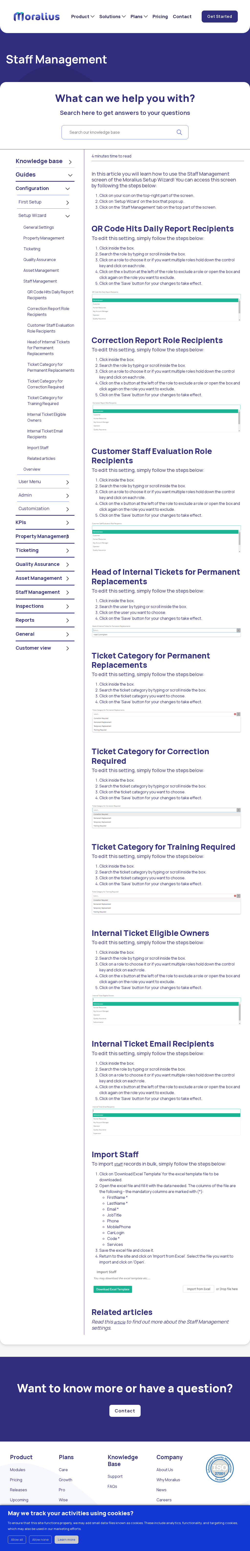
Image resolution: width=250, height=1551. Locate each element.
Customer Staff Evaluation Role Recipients (50, 328)
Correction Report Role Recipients (48, 311)
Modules (17, 1469)
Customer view (33, 647)
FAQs (112, 1486)
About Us (164, 1469)
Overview (31, 469)
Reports (25, 620)
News (161, 1489)
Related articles (41, 458)
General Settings (38, 227)
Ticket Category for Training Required (45, 400)
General (25, 634)
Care (63, 1469)
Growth (65, 1479)
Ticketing (31, 248)
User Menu (30, 481)
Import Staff (38, 447)
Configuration (32, 188)
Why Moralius (168, 1479)
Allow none (40, 1539)
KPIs (21, 522)
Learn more (66, 1539)
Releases (18, 1489)
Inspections (30, 606)
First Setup (30, 202)
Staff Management (40, 281)
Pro (62, 1489)
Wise (63, 1500)
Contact (182, 16)
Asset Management (41, 270)
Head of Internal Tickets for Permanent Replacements (48, 347)
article (119, 1322)
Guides (26, 174)
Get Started (219, 16)
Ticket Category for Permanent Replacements (50, 367)
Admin (25, 495)
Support (115, 1476)
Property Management (43, 238)
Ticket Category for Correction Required (45, 384)
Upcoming (19, 1500)
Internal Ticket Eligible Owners (46, 417)
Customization (34, 508)
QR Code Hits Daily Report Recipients (50, 294)
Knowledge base (39, 161)
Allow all (17, 1539)
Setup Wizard (32, 215)
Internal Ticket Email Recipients (45, 434)
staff (118, 1164)
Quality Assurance (39, 259)
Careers (164, 1500)
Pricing (160, 16)
